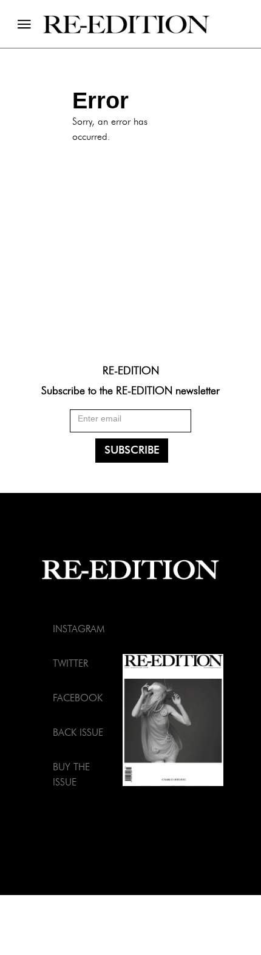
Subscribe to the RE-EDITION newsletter (130, 390)
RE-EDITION (131, 370)
